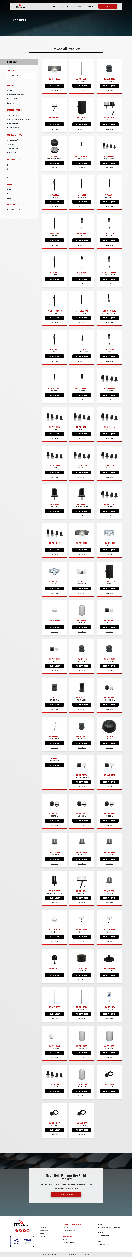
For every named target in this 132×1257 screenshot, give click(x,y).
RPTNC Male (12, 152)
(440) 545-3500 (103, 1244)
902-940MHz (13, 115)
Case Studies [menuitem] (44, 1231)
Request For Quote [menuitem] (69, 1242)
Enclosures (11, 102)
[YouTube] (28, 1230)
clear (9, 198)
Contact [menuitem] (65, 1239)
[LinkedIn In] (16, 1230)
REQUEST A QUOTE (54, 85)
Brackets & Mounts (15, 94)
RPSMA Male (12, 140)
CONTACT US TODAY (66, 1194)
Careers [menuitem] (42, 1237)
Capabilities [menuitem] (43, 1240)
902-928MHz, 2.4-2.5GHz (18, 119)
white (9, 193)
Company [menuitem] (77, 6)
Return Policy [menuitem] (87, 1254)
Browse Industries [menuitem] (69, 1231)
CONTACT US (108, 6)
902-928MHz (13, 123)
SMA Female (12, 148)
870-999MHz (13, 127)
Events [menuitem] (42, 1234)
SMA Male (11, 144)
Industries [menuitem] (65, 6)
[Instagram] (20, 1230)
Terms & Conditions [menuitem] (70, 1254)
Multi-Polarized (13, 209)
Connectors (12, 98)
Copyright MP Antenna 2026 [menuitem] (50, 1254)
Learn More (54, 90)
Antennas (11, 90)
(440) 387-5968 (103, 1236)
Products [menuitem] (54, 6)
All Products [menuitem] (67, 1228)
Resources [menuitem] (89, 6)
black (9, 189)
